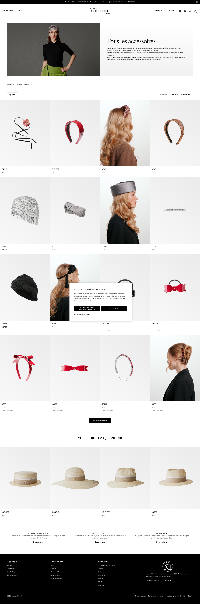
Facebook (101, 575)
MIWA (104, 169)
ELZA (53, 246)
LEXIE (154, 246)
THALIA (4, 169)
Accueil (9, 84)
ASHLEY (155, 324)
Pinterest (101, 585)
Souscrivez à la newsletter (107, 565)
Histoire (9, 565)
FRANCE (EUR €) (151, 580)
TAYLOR (104, 404)
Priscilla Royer (11, 572)
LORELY (4, 246)
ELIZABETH (56, 169)
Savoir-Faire (11, 568)
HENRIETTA (106, 512)
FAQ (52, 565)
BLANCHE (55, 512)
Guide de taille (55, 575)
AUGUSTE (5, 512)
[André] (175, 478)
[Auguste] (25, 478)
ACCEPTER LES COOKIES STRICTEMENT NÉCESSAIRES (87, 308)
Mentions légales (140, 596)
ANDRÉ (154, 512)
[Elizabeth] (75, 133)
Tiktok (100, 582)
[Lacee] (75, 368)
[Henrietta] (125, 478)
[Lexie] (175, 210)
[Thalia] (25, 133)
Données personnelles (155, 596)
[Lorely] (25, 210)
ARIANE (4, 324)
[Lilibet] (125, 210)
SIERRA (4, 404)
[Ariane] (25, 287)
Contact (53, 568)
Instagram (101, 572)
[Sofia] (175, 368)
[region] (100, 302)
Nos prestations (12, 575)
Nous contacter (161, 542)
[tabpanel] (100, 482)
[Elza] (75, 210)
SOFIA (154, 404)
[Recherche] (180, 11)
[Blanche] (75, 478)
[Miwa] (125, 133)
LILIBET (104, 246)
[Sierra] (25, 368)
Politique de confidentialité (82, 301)
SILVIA (54, 324)
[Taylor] (125, 368)
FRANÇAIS (165, 580)
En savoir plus (38, 542)
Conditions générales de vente (175, 596)
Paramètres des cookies (82, 314)
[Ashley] (175, 287)
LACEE (54, 404)
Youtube (101, 578)
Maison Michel (17, 596)
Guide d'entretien (56, 578)
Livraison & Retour (57, 572)
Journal (100, 568)
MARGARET (106, 324)
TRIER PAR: (175, 94)
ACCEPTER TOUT (114, 308)
